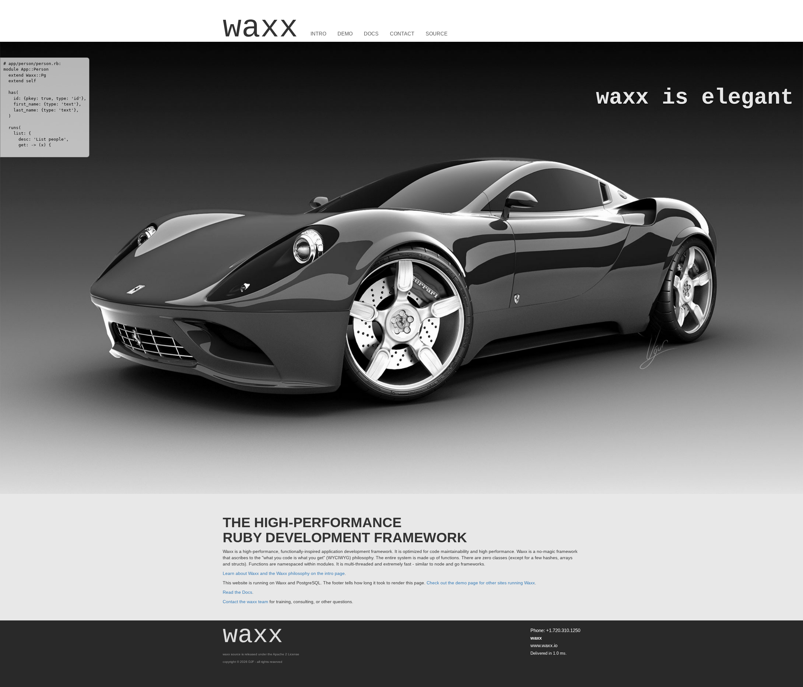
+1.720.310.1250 (563, 630)
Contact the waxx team (245, 601)
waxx (260, 28)
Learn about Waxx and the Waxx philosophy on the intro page (284, 573)
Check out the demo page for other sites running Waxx (481, 582)
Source (437, 33)
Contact (402, 33)
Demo (345, 33)
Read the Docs (237, 592)
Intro (318, 33)
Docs (371, 33)
